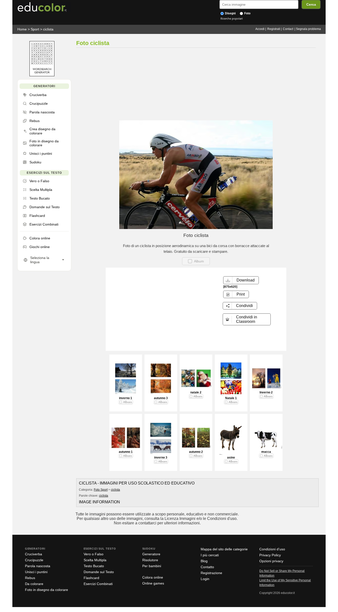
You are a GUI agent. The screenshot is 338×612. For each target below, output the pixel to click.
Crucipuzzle (34, 560)
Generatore (151, 554)
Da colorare (34, 584)
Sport (35, 29)
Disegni (230, 13)
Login (205, 579)
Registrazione (211, 573)
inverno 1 (125, 398)
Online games (153, 583)
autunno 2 (196, 452)
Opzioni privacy (271, 561)
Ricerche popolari (231, 18)
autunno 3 (161, 398)
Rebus (30, 578)
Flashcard (91, 578)
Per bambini (151, 566)
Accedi (260, 29)
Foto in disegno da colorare (46, 590)
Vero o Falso (93, 554)
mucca (266, 452)
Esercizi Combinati (98, 584)
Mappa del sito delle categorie (224, 549)
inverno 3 (160, 457)
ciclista (48, 29)
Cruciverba (33, 554)
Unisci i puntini (36, 572)
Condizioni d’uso (272, 549)
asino (231, 457)
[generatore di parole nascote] (42, 75)
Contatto (207, 567)
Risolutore (150, 560)
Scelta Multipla (95, 560)
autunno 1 (126, 452)
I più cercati (210, 555)
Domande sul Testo (99, 572)
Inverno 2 (266, 392)
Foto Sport (101, 489)
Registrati (273, 29)
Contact (288, 29)
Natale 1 (231, 398)
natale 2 (195, 392)
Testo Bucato (94, 566)
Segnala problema (308, 29)
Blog (204, 561)
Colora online (152, 577)
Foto (246, 13)
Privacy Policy (270, 555)
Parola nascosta (37, 566)
